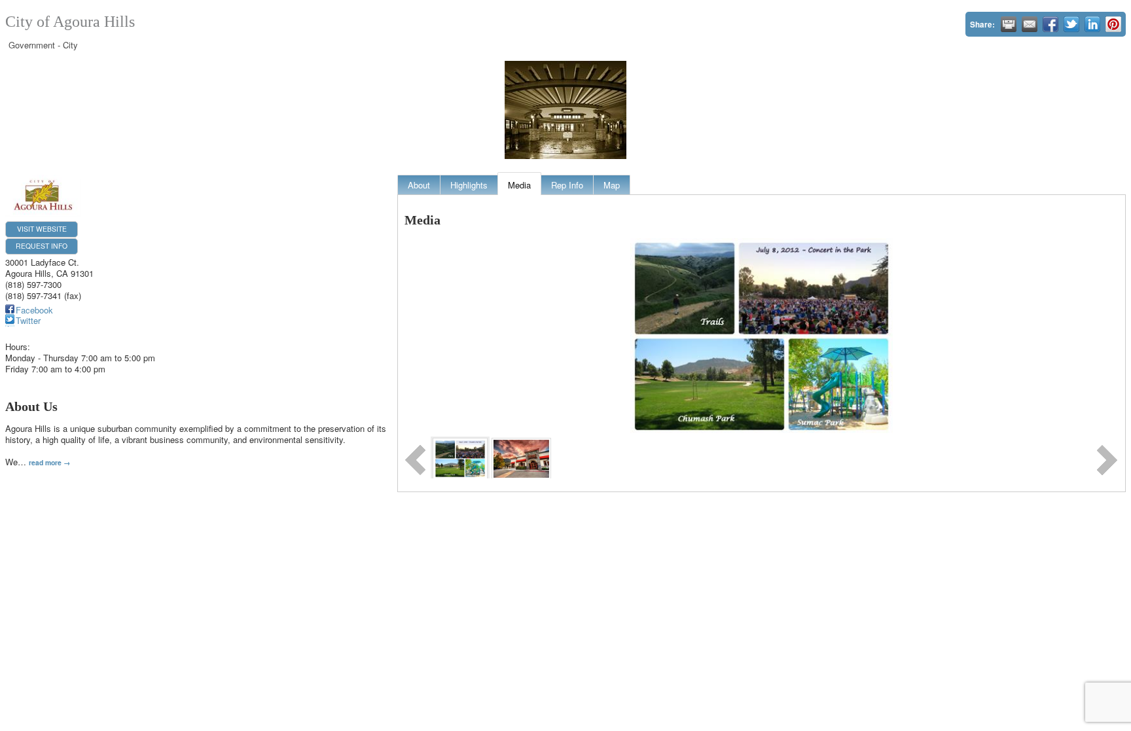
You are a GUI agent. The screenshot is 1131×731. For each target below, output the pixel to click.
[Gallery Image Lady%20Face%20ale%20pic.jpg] (521, 457)
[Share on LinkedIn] (1092, 24)
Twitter (28, 320)
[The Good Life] (460, 457)
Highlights (469, 185)
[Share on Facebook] (1050, 24)
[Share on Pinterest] (1113, 24)
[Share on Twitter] (1071, 24)
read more (45, 462)
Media (519, 185)
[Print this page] (1008, 24)
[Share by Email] (1029, 24)
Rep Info (567, 185)
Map (611, 185)
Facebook (34, 310)
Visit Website (42, 229)
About (419, 185)
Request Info (41, 246)
